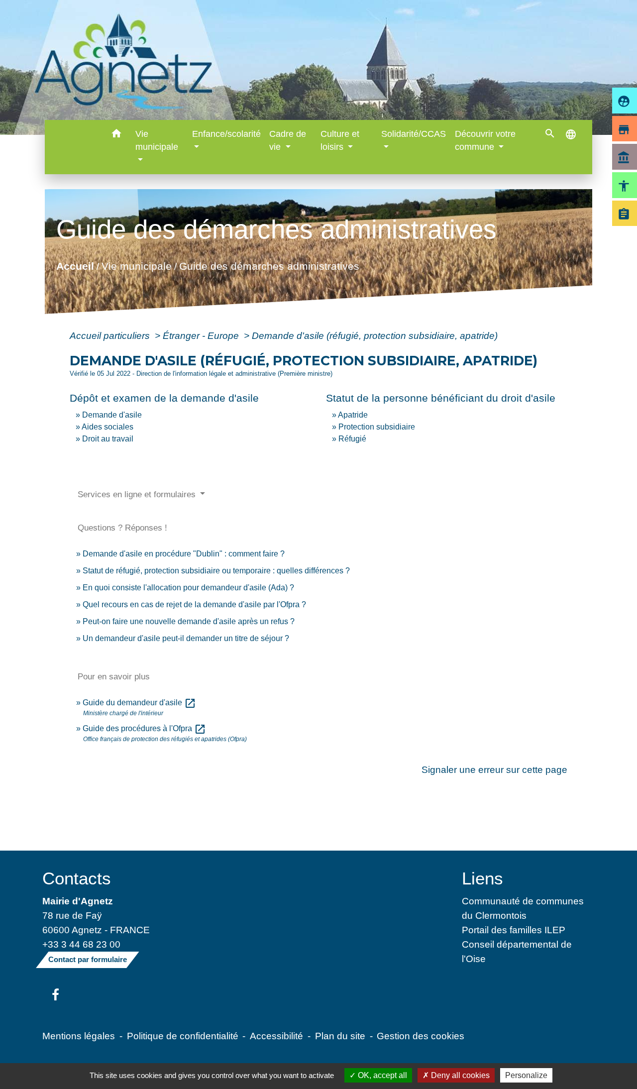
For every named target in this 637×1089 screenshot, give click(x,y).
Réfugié (352, 439)
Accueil (75, 266)
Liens (482, 878)
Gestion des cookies (420, 1035)
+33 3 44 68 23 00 (81, 944)
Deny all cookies (459, 1075)
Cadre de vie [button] (287, 140)
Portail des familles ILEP (513, 929)
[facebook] (55, 995)
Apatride (353, 415)
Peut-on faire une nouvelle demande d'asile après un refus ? (189, 621)
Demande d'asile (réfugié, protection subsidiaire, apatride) (375, 335)
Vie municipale (136, 266)
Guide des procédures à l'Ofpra (144, 728)
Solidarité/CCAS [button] (413, 134)
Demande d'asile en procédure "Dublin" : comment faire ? (184, 553)
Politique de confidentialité (182, 1035)
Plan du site (340, 1035)
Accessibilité (276, 1035)
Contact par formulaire (87, 959)
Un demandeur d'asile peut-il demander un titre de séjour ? (186, 638)
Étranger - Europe (202, 335)
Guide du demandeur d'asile (139, 702)
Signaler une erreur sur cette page (494, 769)
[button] (116, 135)
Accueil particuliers (111, 335)
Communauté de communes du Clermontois (523, 908)
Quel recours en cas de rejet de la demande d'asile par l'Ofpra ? (194, 604)
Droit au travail (107, 439)
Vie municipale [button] (156, 140)
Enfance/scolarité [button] (226, 134)
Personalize (526, 1075)
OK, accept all (381, 1075)
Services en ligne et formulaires (138, 494)
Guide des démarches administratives (269, 266)
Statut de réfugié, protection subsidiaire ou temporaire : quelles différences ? (216, 570)
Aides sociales (107, 427)
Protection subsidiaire (376, 427)
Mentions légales (78, 1035)
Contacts (76, 878)
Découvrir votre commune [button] (485, 140)
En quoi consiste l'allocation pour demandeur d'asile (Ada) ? (188, 587)
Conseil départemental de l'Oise (517, 951)
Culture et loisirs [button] (339, 140)
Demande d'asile (112, 415)
